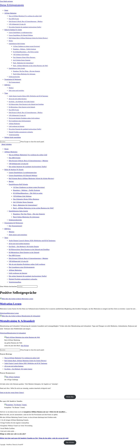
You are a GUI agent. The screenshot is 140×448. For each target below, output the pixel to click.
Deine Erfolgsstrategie (12, 5)
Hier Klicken (25, 345)
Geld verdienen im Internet (18, 273)
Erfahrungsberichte (15, 220)
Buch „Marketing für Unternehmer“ (25, 205)
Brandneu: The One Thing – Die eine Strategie (29, 214)
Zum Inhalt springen (6, 1)
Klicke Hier (70, 397)
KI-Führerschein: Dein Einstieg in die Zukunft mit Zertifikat (29, 249)
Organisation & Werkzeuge (13, 223)
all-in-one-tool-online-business (19, 243)
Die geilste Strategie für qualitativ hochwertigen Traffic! (28, 166)
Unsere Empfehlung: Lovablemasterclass (23, 172)
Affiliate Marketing (10, 152)
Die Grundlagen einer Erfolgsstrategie (22, 267)
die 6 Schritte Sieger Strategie (23, 202)
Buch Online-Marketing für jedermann (26, 217)
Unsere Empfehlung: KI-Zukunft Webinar (23, 175)
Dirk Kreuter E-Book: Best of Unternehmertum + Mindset (28, 161)
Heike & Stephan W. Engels (13, 169)
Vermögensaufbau (15, 282)
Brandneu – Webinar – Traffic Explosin (26, 190)
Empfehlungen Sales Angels (18, 211)
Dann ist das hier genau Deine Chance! (12, 392)
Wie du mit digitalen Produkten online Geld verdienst (27, 264)
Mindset (11, 232)
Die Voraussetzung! (15, 226)
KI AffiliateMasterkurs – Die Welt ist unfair (27, 193)
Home (6, 149)
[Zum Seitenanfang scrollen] (0, 446)
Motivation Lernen (10, 303)
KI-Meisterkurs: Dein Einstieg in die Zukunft (24, 252)
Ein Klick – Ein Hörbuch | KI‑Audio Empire (24, 246)
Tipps (6, 238)
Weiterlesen (9, 313)
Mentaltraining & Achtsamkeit (17, 321)
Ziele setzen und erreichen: (18, 235)
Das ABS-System (14, 158)
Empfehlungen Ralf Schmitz (18, 184)
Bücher (11, 181)
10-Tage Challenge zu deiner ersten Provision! (29, 187)
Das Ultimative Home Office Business (26, 199)
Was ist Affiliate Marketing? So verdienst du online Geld (28, 155)
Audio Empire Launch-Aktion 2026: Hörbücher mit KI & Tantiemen (32, 240)
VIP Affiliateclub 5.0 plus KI (18, 164)
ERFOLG (7, 229)
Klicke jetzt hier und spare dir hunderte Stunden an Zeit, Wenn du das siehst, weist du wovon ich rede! (34, 438)
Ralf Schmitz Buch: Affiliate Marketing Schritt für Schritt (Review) (31, 178)
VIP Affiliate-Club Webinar (22, 196)
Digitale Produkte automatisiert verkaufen (23, 279)
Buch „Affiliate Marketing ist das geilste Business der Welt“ (33, 208)
